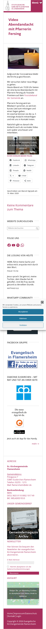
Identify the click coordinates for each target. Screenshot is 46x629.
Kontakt (11, 616)
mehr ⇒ (35, 443)
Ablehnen (23, 318)
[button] (42, 302)
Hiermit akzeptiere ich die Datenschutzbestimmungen (19, 568)
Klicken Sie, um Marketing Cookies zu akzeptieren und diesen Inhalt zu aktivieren (23, 145)
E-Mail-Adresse (13, 560)
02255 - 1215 (20, 482)
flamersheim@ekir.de (22, 485)
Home (10, 613)
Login (18, 616)
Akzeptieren (23, 312)
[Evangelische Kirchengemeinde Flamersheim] (17, 10)
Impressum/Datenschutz (25, 613)
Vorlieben (23, 325)
